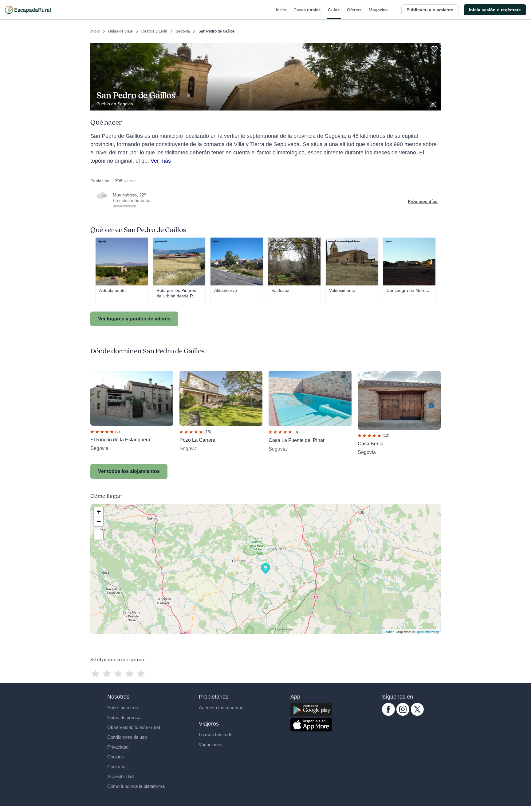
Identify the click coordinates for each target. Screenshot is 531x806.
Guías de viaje (120, 31)
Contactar (117, 766)
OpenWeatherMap (124, 205)
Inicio (281, 9)
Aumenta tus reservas (221, 707)
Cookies (115, 756)
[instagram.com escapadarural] (402, 714)
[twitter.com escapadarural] (417, 714)
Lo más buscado (215, 734)
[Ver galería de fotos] (434, 103)
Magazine (378, 9)
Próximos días (423, 201)
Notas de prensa (123, 717)
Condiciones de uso (127, 737)
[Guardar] (434, 48)
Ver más (161, 161)
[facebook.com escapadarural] (388, 714)
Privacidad (117, 747)
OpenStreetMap (427, 631)
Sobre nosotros (122, 707)
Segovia (183, 31)
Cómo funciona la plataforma (136, 786)
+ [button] (99, 512)
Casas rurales (307, 9)
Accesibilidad (120, 776)
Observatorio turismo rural (133, 727)
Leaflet (389, 631)
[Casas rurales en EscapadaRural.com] (28, 10)
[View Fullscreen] (98, 535)
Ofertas (354, 9)
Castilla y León (154, 31)
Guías (334, 9)
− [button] (99, 521)
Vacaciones (210, 744)
